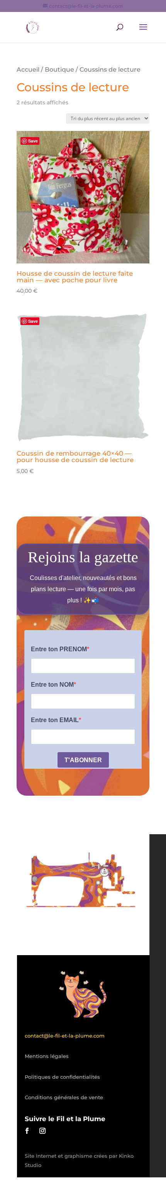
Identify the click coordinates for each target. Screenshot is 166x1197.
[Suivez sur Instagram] (42, 1131)
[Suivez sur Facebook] (27, 1131)
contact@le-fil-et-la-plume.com (65, 1036)
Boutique (59, 69)
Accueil (28, 69)
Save (33, 141)
